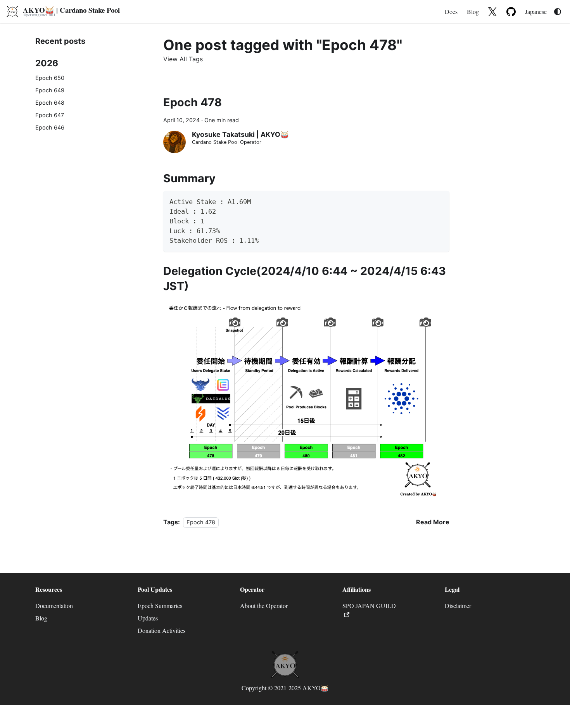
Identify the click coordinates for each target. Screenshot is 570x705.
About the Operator (264, 605)
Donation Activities (161, 630)
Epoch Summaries (160, 605)
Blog (473, 11)
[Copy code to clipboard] (440, 200)
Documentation (54, 605)
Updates (148, 618)
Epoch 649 (49, 90)
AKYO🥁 (315, 688)
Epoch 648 (49, 102)
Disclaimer (458, 605)
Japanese (536, 11)
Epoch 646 (49, 127)
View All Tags (183, 59)
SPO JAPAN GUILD (369, 605)
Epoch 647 (49, 115)
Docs (451, 11)
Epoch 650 (49, 77)
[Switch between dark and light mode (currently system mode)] (557, 11)
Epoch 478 (192, 102)
